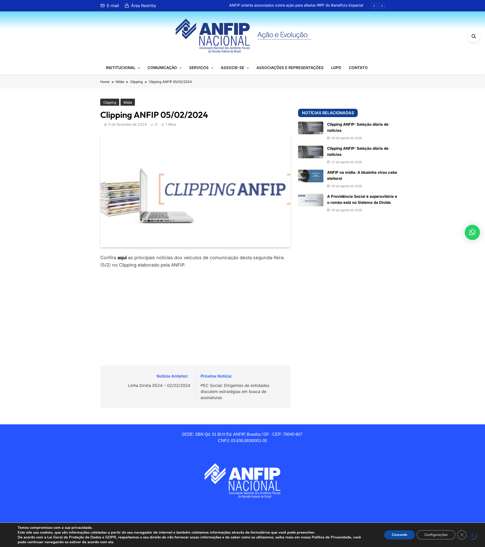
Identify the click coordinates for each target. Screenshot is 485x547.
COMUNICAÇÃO (162, 67)
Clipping (109, 102)
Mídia (128, 102)
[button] (472, 232)
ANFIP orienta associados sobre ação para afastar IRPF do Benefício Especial (296, 5)
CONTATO (358, 67)
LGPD (336, 67)
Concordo (399, 534)
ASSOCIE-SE (232, 67)
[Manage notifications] (472, 535)
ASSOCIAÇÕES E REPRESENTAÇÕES (290, 67)
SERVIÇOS (199, 67)
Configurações (436, 534)
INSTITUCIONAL (120, 67)
